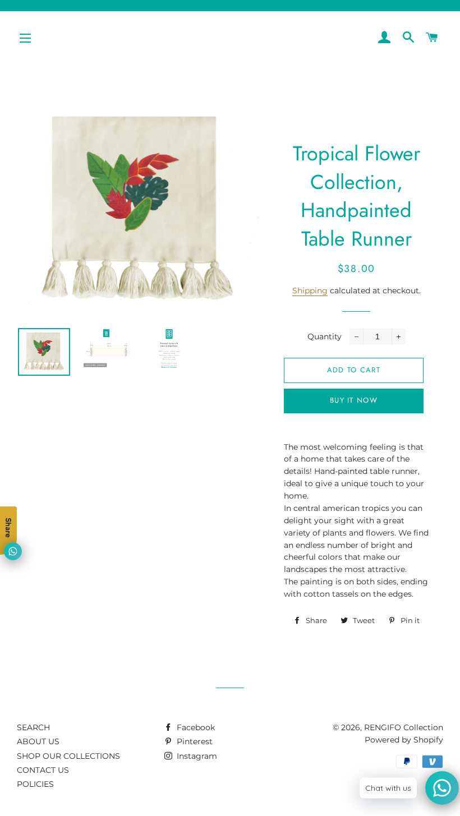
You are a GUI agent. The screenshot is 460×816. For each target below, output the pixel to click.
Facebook (194, 727)
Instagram (195, 756)
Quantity (324, 336)
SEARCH (33, 727)
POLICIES (35, 784)
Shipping (310, 290)
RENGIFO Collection (403, 727)
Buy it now (354, 400)
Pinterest (193, 741)
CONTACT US (43, 770)
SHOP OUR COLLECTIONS (68, 756)
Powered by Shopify (404, 740)
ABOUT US (38, 741)
